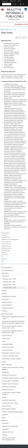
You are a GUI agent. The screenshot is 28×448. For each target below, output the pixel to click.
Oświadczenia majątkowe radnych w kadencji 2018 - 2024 (12, 331)
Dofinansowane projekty (9, 409)
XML (25, 37)
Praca (3, 341)
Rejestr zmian (13, 1)
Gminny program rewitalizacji (10, 381)
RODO (3, 417)
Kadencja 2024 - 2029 (9, 279)
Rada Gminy (5, 276)
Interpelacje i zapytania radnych (11, 353)
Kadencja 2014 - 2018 (9, 284)
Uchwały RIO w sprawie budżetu (11, 358)
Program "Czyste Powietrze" (10, 384)
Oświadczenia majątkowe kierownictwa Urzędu (13, 317)
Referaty (4, 293)
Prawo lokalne (6, 338)
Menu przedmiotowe (7, 314)
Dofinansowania (6, 406)
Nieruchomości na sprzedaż (10, 426)
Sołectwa (4, 311)
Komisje (4, 290)
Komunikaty (5, 429)
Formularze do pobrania (9, 400)
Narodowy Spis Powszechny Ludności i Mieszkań (13, 368)
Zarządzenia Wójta (7, 344)
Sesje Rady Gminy (7, 350)
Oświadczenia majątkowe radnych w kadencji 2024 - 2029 (12, 327)
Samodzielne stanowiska (9, 296)
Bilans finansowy (7, 364)
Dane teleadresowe (7, 270)
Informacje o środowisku (9, 386)
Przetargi (4, 435)
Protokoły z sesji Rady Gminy (10, 356)
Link (2, 256)
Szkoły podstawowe (7, 308)
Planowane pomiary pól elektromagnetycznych (8, 438)
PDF (20, 37)
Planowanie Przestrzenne (9, 375)
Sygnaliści (5, 414)
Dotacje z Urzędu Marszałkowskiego (12, 412)
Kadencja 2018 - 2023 (9, 282)
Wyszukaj (15, 4)
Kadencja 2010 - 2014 (10, 29)
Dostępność (5, 372)
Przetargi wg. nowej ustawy (10, 403)
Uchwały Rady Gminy (8, 347)
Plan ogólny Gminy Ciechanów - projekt (13, 378)
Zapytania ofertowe (7, 432)
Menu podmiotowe (6, 267)
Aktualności (5, 423)
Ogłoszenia (4, 420)
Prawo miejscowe (7, 335)
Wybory (4, 361)
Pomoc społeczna (7, 305)
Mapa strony (5, 1)
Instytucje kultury (7, 302)
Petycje (4, 397)
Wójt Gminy (5, 273)
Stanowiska (5, 299)
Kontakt (19, 1)
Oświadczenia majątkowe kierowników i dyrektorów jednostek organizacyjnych (13, 322)
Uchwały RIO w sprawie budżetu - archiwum (12, 393)
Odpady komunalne (7, 389)
